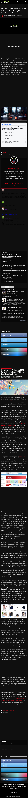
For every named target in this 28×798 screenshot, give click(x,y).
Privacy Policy (14, 788)
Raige (8, 299)
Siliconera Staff (10, 15)
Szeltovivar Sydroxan (12, 307)
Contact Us (13, 786)
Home (5, 784)
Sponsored (8, 367)
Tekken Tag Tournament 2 (13, 154)
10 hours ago (14, 304)
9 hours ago (8, 296)
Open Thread (12, 784)
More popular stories (7, 281)
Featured (3, 367)
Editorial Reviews (9, 132)
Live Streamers (9, 135)
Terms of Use (22, 786)
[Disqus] (14, 207)
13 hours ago (20, 317)
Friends (7, 138)
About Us (5, 786)
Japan (5, 154)
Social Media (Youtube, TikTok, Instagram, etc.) (12, 142)
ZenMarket (22, 456)
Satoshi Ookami (11, 291)
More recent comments (7, 324)
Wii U (2, 6)
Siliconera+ (20, 784)
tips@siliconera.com (17, 796)
